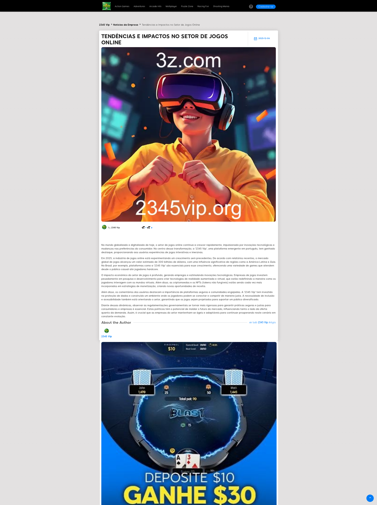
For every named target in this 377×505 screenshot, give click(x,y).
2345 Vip (104, 24)
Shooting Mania (221, 6)
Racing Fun (203, 6)
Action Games (122, 6)
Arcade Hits (155, 6)
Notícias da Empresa (125, 24)
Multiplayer (171, 6)
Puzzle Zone (187, 6)
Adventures (139, 6)
